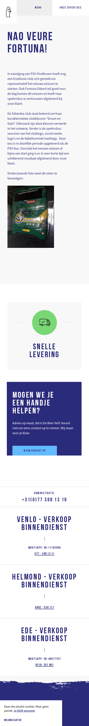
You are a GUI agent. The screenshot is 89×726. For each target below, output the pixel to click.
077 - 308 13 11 (44, 553)
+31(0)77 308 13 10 (44, 500)
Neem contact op (35, 450)
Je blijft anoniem (24, 711)
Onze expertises (71, 7)
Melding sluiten (12, 720)
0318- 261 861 (44, 665)
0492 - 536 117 (44, 607)
